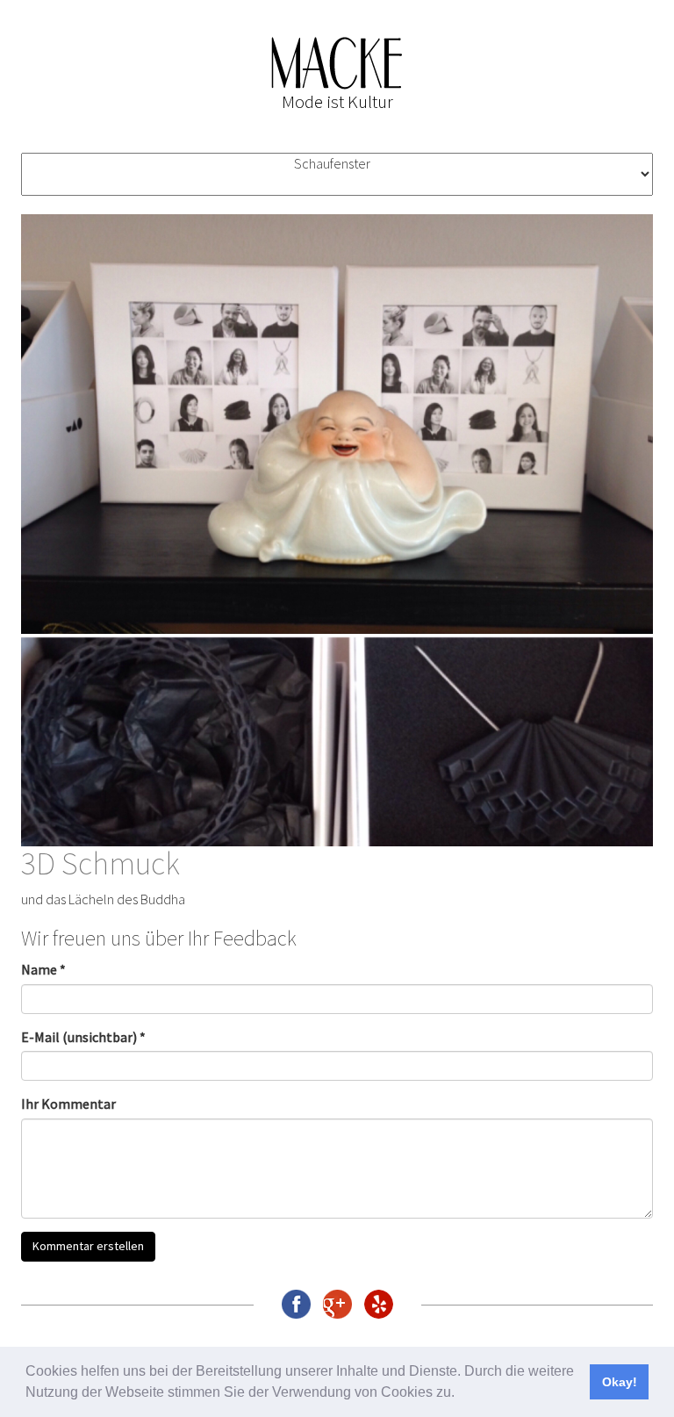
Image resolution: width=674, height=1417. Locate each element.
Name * (43, 969)
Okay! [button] (619, 1382)
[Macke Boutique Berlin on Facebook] (296, 1304)
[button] (460, 1394)
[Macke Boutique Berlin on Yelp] (378, 1304)
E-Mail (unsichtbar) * (83, 1037)
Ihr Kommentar (68, 1103)
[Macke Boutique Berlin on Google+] (337, 1304)
